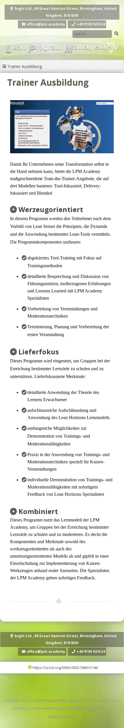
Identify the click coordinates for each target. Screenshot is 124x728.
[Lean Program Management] (62, 54)
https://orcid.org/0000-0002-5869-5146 (65, 667)
